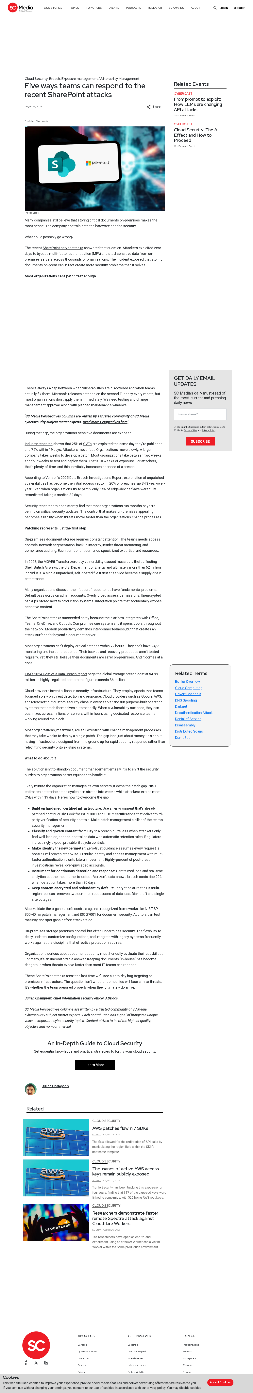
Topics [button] (74, 7)
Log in (224, 8)
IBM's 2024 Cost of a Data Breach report (56, 674)
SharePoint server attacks (63, 248)
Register (239, 8)
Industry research (39, 444)
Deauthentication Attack (194, 713)
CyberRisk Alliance (87, 1351)
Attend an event (136, 1358)
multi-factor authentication (70, 253)
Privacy (81, 1372)
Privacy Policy (208, 430)
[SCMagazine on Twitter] (36, 1362)
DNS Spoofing (186, 700)
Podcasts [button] (133, 7)
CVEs (87, 444)
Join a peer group (137, 1365)
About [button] (195, 7)
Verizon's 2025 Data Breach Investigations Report (84, 478)
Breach (54, 78)
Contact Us (83, 1358)
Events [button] (114, 7)
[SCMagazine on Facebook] (26, 1362)
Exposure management (79, 78)
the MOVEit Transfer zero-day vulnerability (71, 561)
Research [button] (155, 7)
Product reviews (191, 1344)
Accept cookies (220, 1382)
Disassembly (185, 725)
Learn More (95, 1065)
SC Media (82, 1344)
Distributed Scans (189, 731)
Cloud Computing (188, 688)
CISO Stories (53, 7)
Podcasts (187, 1372)
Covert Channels (188, 694)
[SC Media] (20, 7)
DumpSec (183, 738)
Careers (82, 1365)
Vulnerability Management (119, 78)
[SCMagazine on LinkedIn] (46, 1362)
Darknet (181, 706)
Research (187, 1351)
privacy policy (156, 1388)
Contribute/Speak (137, 1351)
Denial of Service (188, 719)
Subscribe (200, 441)
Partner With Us (136, 1372)
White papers (189, 1358)
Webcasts (187, 1365)
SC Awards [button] (176, 7)
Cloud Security (36, 78)
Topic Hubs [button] (94, 7)
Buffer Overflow (187, 681)
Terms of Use (190, 430)
